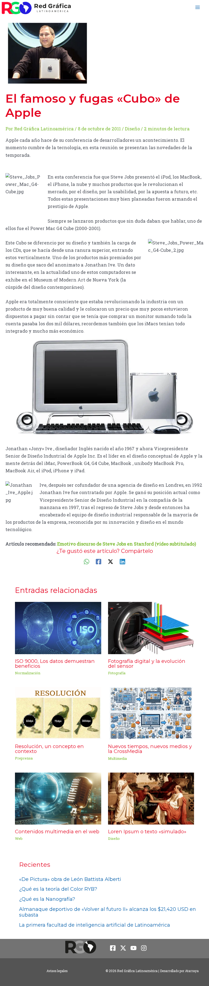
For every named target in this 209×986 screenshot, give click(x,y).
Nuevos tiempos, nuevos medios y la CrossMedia (150, 748)
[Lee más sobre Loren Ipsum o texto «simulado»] (151, 798)
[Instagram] (144, 948)
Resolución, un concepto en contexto (49, 748)
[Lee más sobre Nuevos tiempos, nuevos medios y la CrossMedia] (151, 713)
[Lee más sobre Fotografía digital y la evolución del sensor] (151, 627)
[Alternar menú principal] (197, 7)
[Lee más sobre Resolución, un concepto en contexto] (58, 713)
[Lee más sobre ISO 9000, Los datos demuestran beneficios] (58, 627)
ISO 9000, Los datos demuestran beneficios (55, 663)
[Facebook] (98, 561)
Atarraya (192, 971)
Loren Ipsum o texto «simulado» (147, 831)
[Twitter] (110, 561)
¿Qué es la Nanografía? (47, 899)
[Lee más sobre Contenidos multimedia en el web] (58, 798)
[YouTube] (133, 948)
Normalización (27, 673)
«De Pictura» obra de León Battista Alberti (70, 879)
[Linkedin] (122, 561)
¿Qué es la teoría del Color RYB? (58, 889)
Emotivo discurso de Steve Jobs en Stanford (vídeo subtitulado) (126, 544)
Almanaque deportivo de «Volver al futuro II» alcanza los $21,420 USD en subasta (107, 912)
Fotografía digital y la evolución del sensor (146, 663)
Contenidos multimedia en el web (57, 831)
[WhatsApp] (86, 561)
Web (19, 838)
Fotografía (116, 673)
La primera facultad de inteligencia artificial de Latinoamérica (94, 925)
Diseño (132, 128)
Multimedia (117, 758)
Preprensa (24, 758)
